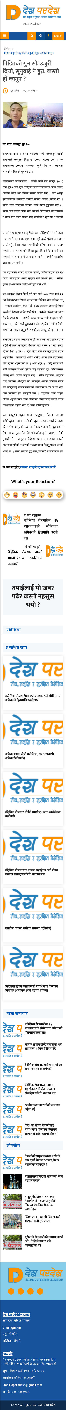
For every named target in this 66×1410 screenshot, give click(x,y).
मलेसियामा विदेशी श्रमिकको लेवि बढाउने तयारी (44, 1178)
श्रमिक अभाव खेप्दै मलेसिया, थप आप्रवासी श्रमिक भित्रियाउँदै (29, 756)
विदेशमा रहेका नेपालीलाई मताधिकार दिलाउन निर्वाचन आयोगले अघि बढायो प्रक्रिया (31, 988)
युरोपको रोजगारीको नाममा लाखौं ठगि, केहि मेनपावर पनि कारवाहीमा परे (44, 1241)
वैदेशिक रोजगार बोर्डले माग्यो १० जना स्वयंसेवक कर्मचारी (33, 814)
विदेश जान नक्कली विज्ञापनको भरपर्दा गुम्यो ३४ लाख (42, 1219)
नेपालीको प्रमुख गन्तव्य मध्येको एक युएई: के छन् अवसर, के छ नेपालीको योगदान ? (42, 1160)
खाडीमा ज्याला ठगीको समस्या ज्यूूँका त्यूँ (28, 928)
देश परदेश (14, 91)
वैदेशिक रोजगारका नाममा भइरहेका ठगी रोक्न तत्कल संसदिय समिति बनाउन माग (31, 872)
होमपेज (7, 49)
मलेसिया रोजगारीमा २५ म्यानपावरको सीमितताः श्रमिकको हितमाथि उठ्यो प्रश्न (32, 698)
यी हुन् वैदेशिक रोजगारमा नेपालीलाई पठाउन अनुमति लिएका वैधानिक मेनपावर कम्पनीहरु (40, 1203)
